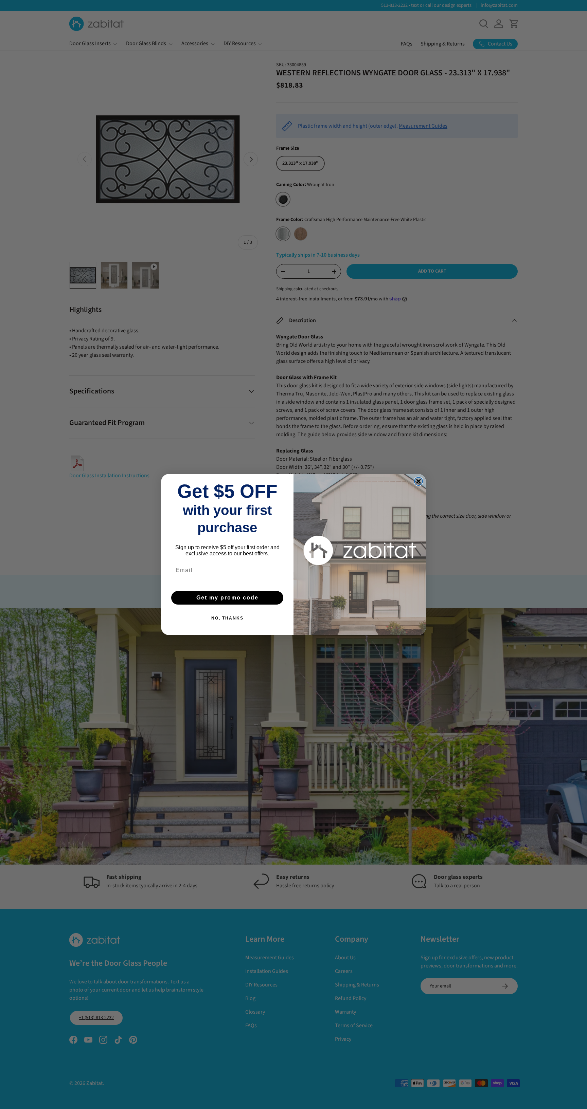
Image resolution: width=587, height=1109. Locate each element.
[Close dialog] (418, 481)
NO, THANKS (227, 618)
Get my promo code (227, 597)
